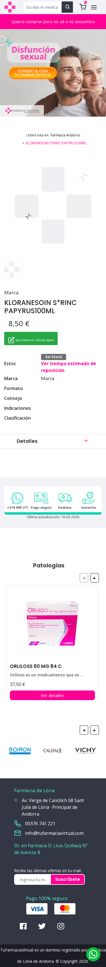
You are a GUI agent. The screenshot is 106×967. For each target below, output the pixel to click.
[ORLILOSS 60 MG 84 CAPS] (52, 625)
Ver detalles (52, 695)
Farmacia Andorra (65, 135)
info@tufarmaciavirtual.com (54, 833)
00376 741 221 (40, 823)
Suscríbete (67, 879)
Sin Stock (53, 356)
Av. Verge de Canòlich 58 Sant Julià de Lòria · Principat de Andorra (53, 807)
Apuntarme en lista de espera (34, 340)
